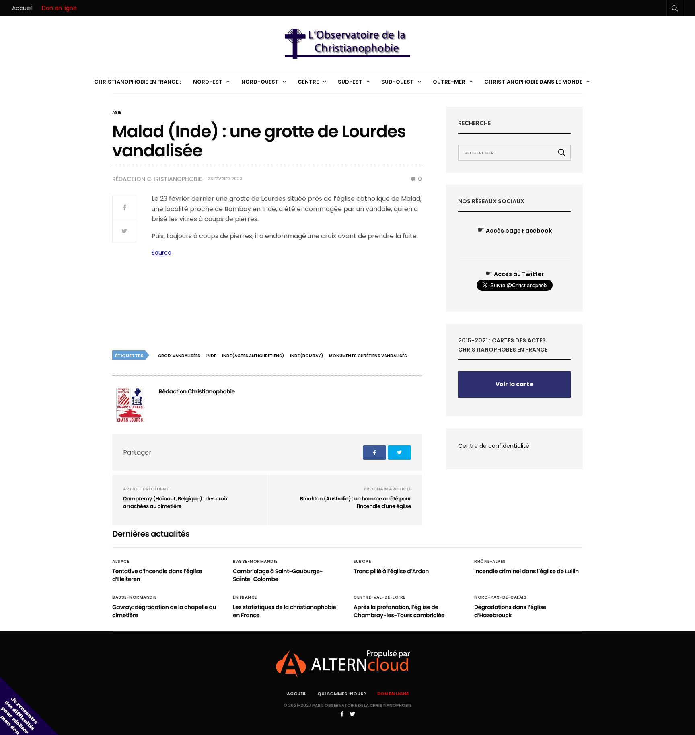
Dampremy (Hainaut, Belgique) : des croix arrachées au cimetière (175, 503)
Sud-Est (350, 82)
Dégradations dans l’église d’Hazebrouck (510, 611)
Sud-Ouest (397, 82)
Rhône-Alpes (490, 562)
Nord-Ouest (260, 82)
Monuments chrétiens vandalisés (368, 356)
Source (161, 253)
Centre (308, 82)
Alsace (120, 562)
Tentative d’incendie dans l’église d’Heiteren (157, 575)
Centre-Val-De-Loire (379, 597)
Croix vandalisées (179, 356)
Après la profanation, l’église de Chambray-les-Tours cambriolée (399, 611)
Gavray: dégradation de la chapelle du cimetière (164, 611)
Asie (116, 113)
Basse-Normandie (255, 562)
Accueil (22, 8)
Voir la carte (514, 384)
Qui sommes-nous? (341, 693)
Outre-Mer (449, 82)
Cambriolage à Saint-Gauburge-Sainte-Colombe (278, 575)
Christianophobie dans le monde (533, 82)
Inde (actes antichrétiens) (253, 356)
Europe (362, 562)
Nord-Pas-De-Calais (500, 597)
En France (245, 597)
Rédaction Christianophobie (157, 179)
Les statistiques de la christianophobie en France (284, 611)
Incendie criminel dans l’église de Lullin (526, 571)
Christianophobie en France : (137, 82)
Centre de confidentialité (493, 446)
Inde (211, 356)
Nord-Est (207, 82)
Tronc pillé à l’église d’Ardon (391, 571)
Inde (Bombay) (306, 356)
